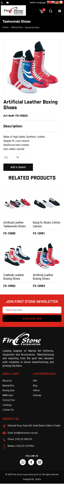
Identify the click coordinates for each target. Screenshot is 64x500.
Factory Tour (9, 400)
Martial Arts (17, 27)
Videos (36, 390)
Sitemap (37, 395)
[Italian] (61, 2)
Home (6, 27)
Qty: (6, 157)
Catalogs (7, 404)
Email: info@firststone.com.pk (23, 432)
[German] (57, 2)
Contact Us (8, 409)
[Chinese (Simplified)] (49, 2)
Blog (35, 385)
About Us (7, 380)
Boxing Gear (9, 390)
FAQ (35, 380)
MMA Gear (8, 395)
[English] (53, 2)
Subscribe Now (32, 318)
